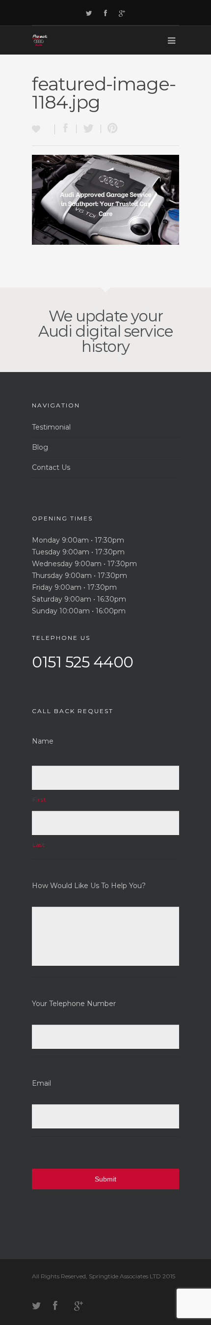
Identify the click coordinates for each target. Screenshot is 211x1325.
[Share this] (66, 128)
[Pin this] (110, 128)
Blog (40, 447)
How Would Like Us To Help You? (89, 885)
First (39, 799)
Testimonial (51, 427)
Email (41, 1083)
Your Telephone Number (74, 1003)
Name (42, 741)
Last (38, 844)
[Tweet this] (89, 128)
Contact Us (51, 467)
